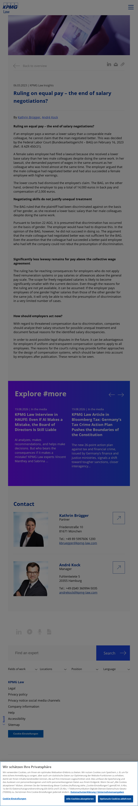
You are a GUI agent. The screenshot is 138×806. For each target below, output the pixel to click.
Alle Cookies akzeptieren (80, 798)
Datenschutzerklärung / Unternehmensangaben (97, 792)
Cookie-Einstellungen (14, 798)
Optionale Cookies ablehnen (115, 798)
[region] (69, 783)
